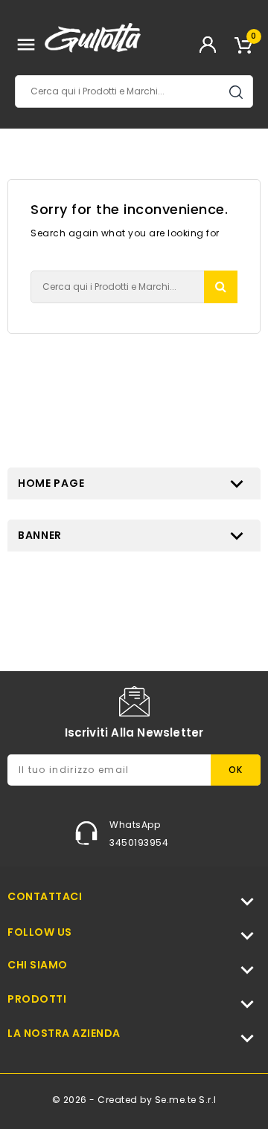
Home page (51, 483)
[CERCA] (236, 92)
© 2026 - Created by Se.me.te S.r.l (134, 1099)
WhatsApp (134, 824)
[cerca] (220, 287)
